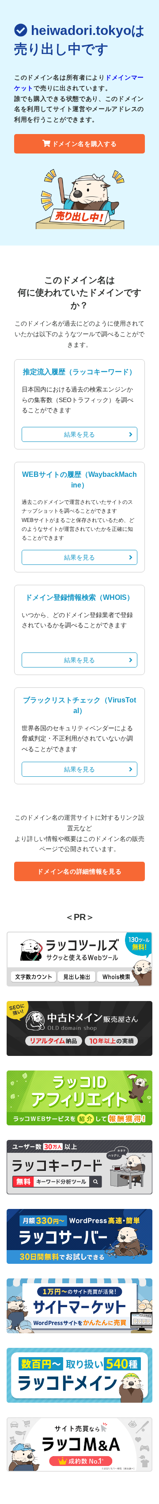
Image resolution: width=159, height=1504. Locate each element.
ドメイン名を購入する (84, 143)
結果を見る (79, 434)
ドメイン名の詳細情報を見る (79, 871)
